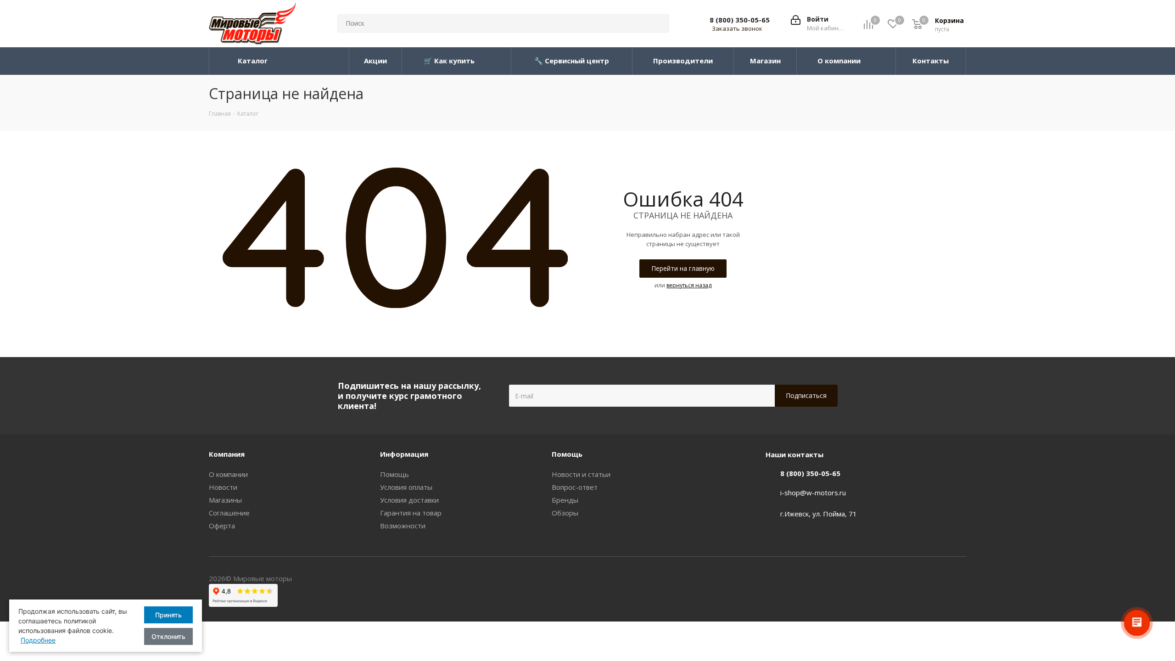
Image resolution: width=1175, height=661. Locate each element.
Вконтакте (959, 579)
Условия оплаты (406, 487)
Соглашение (229, 512)
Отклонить (168, 636)
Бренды (565, 499)
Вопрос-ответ (575, 487)
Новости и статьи (581, 474)
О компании (228, 474)
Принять (168, 615)
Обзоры (565, 512)
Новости (223, 487)
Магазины (225, 499)
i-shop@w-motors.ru (813, 492)
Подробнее (38, 640)
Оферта (222, 525)
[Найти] (658, 23)
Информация (404, 454)
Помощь (394, 474)
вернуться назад (688, 285)
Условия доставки (409, 499)
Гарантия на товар (411, 512)
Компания (227, 454)
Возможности (402, 525)
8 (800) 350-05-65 (740, 20)
